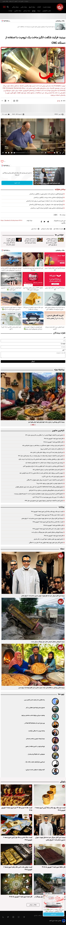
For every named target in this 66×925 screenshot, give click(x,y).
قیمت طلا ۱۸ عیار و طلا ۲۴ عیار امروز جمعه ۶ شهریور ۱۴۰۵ (48, 515)
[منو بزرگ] (4, 7)
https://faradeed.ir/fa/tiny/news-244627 (11, 220)
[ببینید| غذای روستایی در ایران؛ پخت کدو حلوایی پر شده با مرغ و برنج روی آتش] (61, 240)
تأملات (39, 7)
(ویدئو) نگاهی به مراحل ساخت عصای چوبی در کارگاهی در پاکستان (46, 194)
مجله (62, 548)
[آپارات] (13, 917)
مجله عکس (24, 7)
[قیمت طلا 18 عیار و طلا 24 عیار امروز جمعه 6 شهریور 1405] (16, 795)
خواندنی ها (59, 235)
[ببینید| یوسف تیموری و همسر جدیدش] (55, 740)
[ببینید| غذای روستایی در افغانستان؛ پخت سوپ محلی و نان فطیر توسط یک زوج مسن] (33, 665)
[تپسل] (2, 166)
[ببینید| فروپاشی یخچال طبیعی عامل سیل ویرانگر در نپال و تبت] (33, 619)
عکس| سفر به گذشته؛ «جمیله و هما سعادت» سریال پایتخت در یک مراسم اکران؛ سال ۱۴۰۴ (40, 456)
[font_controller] (8, 101)
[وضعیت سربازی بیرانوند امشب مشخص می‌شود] (55, 717)
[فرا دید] (60, 7)
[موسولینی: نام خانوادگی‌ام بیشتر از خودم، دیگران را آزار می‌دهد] (55, 755)
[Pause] (35, 184)
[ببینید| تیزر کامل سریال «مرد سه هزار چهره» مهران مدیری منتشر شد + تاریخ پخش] (33, 573)
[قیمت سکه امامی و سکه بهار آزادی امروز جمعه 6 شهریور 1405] (16, 824)
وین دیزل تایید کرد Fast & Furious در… (34, 723)
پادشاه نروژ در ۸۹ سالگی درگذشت (36, 731)
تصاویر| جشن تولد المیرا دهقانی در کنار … (34, 708)
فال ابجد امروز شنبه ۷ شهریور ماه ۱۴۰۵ (53, 439)
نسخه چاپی (34, 229)
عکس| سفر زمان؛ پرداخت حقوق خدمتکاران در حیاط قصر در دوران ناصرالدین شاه (42, 446)
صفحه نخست (47, 7)
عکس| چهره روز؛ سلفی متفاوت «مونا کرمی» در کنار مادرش (48, 539)
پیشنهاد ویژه (59, 369)
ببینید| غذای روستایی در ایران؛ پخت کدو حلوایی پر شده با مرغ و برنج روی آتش (51, 242)
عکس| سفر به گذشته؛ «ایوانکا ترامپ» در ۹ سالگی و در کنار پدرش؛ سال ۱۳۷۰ (44, 435)
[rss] (3, 917)
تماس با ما (21, 1)
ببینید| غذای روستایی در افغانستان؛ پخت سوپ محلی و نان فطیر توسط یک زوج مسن (41, 688)
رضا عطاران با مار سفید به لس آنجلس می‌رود (51, 449)
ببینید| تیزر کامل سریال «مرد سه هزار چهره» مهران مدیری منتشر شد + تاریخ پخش (42, 518)
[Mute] (37, 184)
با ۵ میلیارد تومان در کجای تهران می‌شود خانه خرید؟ (50, 483)
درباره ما (26, 1)
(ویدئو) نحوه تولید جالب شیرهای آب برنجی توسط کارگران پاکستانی (46, 205)
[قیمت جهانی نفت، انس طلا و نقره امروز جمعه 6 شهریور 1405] (16, 854)
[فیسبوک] (41, 222)
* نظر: (63, 350)
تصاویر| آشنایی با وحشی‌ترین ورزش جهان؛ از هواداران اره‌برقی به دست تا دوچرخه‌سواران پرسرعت (38, 494)
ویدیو (33, 11)
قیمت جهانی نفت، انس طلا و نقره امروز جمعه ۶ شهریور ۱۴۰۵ (48, 529)
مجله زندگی (15, 7)
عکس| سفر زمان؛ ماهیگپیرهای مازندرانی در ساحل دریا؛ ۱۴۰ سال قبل (46, 490)
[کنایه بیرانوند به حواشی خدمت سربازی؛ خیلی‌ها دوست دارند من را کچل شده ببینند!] (55, 771)
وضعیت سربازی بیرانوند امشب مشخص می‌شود (33, 715)
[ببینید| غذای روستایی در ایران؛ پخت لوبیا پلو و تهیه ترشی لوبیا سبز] (40, 240)
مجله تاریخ (32, 7)
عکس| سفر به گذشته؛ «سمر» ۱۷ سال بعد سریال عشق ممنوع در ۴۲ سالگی (45, 480)
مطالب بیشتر (33, 905)
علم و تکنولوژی (47, 11)
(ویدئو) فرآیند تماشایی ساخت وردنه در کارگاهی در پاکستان (48, 198)
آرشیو (16, 1)
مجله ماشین (17, 11)
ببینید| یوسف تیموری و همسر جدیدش (35, 739)
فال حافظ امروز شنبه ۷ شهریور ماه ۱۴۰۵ (53, 442)
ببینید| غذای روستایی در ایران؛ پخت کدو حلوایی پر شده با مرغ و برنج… (44, 422)
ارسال (33, 361)
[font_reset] (5, 101)
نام (64, 337)
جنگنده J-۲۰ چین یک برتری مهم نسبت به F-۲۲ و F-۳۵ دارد (47, 497)
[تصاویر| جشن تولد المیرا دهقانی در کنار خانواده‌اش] (55, 709)
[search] (8, 7)
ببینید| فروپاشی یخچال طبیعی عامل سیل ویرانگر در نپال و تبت (47, 532)
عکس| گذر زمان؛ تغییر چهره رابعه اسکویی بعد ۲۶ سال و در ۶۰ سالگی (46, 543)
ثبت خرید (17, 183)
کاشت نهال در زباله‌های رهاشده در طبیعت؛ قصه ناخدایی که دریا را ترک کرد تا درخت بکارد (41, 459)
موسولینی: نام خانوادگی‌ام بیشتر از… (36, 754)
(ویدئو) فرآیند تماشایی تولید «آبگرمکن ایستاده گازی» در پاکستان (47, 208)
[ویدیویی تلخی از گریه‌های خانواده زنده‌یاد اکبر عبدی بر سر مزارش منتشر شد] (19, 240)
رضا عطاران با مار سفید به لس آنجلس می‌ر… (34, 700)
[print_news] (14, 101)
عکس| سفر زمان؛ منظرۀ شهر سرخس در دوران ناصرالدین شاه (48, 470)
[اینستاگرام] (19, 917)
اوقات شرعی (5, 1)
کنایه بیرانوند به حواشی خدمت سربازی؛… (34, 770)
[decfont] (2, 101)
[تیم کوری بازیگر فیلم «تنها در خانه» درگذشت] (55, 763)
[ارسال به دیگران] (17, 101)
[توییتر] (44, 222)
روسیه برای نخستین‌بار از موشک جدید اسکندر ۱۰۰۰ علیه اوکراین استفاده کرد (44, 463)
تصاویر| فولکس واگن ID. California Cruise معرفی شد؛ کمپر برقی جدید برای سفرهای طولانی (39, 487)
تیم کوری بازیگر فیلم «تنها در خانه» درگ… (34, 762)
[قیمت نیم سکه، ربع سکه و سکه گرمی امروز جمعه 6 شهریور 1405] (49, 795)
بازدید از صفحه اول (58, 229)
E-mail (63, 344)
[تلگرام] (48, 222)
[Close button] (63, 893)
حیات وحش (26, 11)
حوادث (10, 11)
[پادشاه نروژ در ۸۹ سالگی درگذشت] (55, 732)
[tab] (34, 424)
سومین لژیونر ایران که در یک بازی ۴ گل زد (52, 477)
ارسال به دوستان (45, 229)
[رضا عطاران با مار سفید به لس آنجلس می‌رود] (55, 701)
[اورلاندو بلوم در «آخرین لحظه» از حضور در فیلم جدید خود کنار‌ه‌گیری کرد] (55, 748)
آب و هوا (11, 1)
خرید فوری (53, 914)
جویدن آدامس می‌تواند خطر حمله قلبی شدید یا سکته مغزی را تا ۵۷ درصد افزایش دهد (41, 473)
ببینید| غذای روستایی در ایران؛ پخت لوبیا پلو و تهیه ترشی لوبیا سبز (30, 241)
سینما (38, 11)
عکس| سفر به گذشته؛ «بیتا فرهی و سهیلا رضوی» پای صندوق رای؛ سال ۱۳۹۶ (44, 501)
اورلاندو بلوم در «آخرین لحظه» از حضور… (34, 746)
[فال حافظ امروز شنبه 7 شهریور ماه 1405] (49, 854)
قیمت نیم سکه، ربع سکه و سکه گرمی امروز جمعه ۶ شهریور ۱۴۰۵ (47, 512)
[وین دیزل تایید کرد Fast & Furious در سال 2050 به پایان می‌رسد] (55, 724)
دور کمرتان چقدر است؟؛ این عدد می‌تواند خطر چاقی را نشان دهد (46, 452)
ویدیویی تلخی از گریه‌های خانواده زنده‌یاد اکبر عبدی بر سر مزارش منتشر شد (9, 242)
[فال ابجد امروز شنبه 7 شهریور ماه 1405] (16, 884)
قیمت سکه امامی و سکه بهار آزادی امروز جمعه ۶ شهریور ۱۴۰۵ (48, 522)
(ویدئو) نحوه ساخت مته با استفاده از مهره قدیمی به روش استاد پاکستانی (44, 201)
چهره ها (61, 694)
